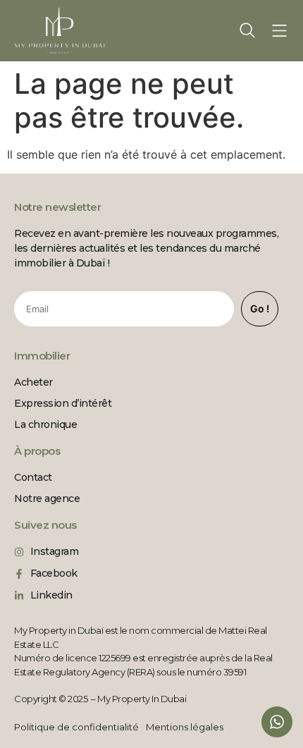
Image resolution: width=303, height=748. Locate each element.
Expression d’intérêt (62, 403)
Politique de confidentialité (76, 726)
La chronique (45, 424)
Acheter (33, 382)
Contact (33, 477)
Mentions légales (184, 726)
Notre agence (47, 498)
